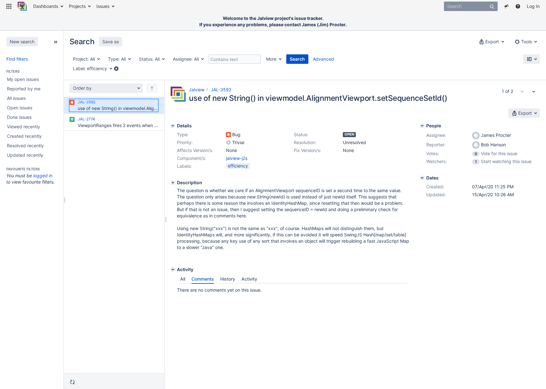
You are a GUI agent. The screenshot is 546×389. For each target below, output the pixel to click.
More (271, 59)
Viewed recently (23, 126)
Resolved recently (25, 145)
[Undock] (55, 41)
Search (297, 59)
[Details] (173, 126)
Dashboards (45, 6)
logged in (42, 175)
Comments (202, 279)
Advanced (323, 59)
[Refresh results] (72, 381)
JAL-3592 (221, 89)
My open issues (23, 79)
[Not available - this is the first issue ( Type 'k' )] (522, 91)
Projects (77, 6)
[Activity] (173, 269)
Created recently (24, 136)
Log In (533, 6)
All (182, 279)
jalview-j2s (236, 158)
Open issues (19, 107)
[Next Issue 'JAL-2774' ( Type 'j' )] (534, 91)
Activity (249, 279)
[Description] (173, 182)
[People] (422, 126)
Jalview (196, 89)
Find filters (17, 59)
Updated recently (25, 155)
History (227, 279)
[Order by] (152, 88)
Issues (102, 6)
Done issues (19, 117)
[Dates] (422, 178)
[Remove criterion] (116, 68)
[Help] (518, 6)
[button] (9, 6)
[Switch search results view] (531, 59)
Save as (110, 41)
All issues (16, 98)
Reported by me (23, 88)
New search (22, 41)
